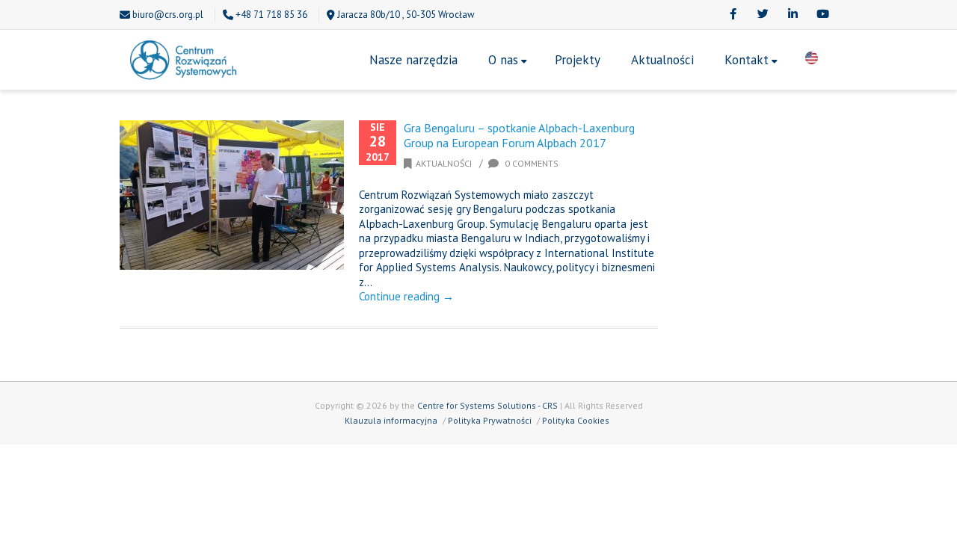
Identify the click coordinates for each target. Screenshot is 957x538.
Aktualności (662, 60)
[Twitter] (763, 15)
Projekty (577, 60)
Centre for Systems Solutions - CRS (487, 405)
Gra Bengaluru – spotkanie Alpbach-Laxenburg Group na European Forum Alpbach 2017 (519, 135)
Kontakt (746, 60)
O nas (503, 60)
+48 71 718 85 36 (271, 14)
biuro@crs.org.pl (167, 14)
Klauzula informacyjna (391, 420)
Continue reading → (406, 296)
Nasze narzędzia (413, 60)
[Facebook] (733, 15)
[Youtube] (822, 15)
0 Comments (530, 163)
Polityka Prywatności (490, 420)
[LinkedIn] (792, 15)
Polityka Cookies (575, 420)
